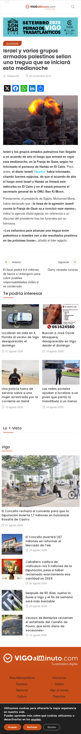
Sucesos (12, 43)
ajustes (36, 719)
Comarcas (59, 678)
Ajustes (51, 727)
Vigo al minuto (59, 690)
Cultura (22, 696)
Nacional (22, 690)
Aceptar (12, 727)
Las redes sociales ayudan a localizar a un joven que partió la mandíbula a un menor (60, 395)
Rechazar (32, 727)
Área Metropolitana (21, 678)
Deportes (59, 696)
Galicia (59, 684)
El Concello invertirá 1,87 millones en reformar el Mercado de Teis (44, 541)
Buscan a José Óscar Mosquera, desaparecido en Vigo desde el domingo (59, 339)
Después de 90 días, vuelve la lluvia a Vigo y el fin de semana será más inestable (49, 597)
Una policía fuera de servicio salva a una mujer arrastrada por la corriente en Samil (20, 395)
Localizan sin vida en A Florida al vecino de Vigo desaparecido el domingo (20, 339)
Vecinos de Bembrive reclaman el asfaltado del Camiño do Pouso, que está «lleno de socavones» (49, 624)
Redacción (13, 76)
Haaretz (39, 171)
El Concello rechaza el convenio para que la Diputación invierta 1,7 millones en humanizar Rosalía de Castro (35, 515)
